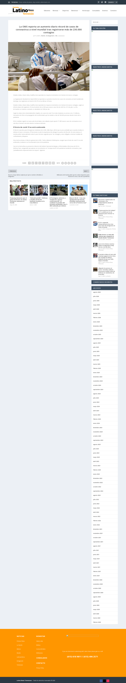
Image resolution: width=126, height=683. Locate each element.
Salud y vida (39, 641)
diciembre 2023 (97, 427)
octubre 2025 (97, 334)
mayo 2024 (96, 406)
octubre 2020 (97, 588)
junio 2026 (96, 300)
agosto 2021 (97, 546)
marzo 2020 (96, 618)
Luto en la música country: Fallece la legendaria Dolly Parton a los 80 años (106, 245)
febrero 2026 (97, 317)
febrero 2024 (97, 419)
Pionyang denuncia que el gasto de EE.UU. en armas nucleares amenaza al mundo (18, 200)
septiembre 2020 (98, 592)
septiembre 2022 (98, 491)
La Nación (108, 276)
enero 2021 (96, 575)
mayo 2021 (96, 559)
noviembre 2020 (98, 584)
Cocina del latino (40, 649)
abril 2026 (96, 309)
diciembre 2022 (97, 478)
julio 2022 (96, 499)
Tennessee (108, 206)
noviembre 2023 (98, 432)
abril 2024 (96, 410)
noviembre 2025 (98, 330)
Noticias (55, 11)
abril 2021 (96, 563)
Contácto (113, 11)
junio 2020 (96, 605)
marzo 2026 (96, 313)
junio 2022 (96, 503)
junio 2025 (96, 351)
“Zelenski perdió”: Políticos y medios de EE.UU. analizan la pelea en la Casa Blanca (38, 200)
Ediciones (47, 11)
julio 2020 (96, 601)
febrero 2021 (97, 571)
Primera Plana (109, 217)
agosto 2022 (97, 495)
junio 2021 (96, 554)
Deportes (65, 11)
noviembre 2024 (98, 381)
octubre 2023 (97, 436)
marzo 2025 (96, 364)
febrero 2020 (97, 622)
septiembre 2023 (98, 440)
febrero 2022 (97, 520)
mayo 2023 (96, 457)
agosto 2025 (97, 343)
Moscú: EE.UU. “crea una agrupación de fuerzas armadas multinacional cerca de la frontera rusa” (78, 200)
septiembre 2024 (98, 389)
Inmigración (109, 229)
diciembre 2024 (97, 377)
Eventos (105, 11)
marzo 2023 (96, 465)
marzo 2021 (96, 567)
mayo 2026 (96, 305)
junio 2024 (96, 402)
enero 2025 (96, 372)
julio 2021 (96, 550)
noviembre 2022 (98, 482)
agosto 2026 (97, 292)
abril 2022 (96, 512)
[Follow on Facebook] (101, 680)
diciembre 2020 (97, 580)
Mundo (43, 36)
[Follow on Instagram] (108, 680)
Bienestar (74, 11)
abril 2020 (96, 614)
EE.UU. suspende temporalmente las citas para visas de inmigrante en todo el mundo (106, 225)
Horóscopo (86, 11)
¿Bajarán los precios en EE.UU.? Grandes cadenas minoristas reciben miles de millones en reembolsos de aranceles (106, 271)
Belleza (38, 645)
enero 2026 (96, 322)
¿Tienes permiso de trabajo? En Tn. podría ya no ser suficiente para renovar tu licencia (106, 213)
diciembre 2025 (97, 326)
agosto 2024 (97, 394)
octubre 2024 (97, 385)
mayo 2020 (96, 609)
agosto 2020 (97, 597)
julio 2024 (96, 398)
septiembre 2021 (98, 542)
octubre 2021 (97, 537)
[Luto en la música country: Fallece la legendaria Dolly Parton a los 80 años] (95, 245)
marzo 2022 (96, 516)
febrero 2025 (97, 368)
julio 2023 (96, 449)
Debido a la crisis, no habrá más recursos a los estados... (34, 2)
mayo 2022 (96, 508)
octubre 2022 (97, 487)
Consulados (96, 11)
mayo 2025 (96, 355)
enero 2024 (96, 423)
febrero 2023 (97, 470)
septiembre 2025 (98, 338)
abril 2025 (96, 360)
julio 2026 (96, 296)
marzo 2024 (96, 415)
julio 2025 (96, 347)
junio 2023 (96, 453)
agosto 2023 (97, 444)
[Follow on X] (104, 680)
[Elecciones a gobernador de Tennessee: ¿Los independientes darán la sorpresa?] (95, 201)
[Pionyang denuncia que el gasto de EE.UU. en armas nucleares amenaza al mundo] (19, 190)
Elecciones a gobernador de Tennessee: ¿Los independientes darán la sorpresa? (106, 202)
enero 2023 (96, 474)
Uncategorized (50, 36)
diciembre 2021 (97, 529)
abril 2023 (96, 461)
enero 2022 (96, 525)
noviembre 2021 (98, 533)
